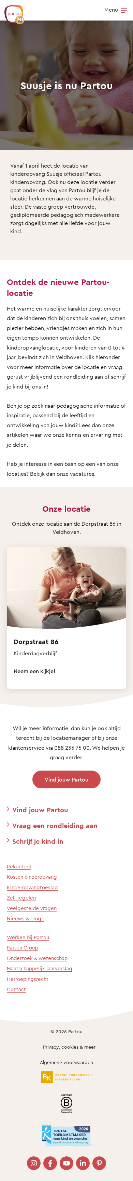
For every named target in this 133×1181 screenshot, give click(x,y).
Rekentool (19, 866)
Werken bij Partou (28, 937)
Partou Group (22, 947)
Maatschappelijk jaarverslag (39, 968)
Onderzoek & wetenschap (37, 958)
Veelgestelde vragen (32, 908)
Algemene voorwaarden (66, 1062)
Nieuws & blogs (25, 918)
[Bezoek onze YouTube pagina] (66, 1163)
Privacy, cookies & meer (69, 1047)
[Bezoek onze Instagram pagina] (34, 1163)
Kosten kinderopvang (32, 877)
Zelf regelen (21, 897)
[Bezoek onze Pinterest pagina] (99, 1163)
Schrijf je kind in (37, 841)
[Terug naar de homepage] (11, 11)
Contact (16, 989)
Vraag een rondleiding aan (55, 825)
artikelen (17, 434)
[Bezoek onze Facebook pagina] (50, 1163)
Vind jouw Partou (66, 779)
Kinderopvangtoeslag (32, 887)
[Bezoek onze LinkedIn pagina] (83, 1163)
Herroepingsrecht (27, 979)
